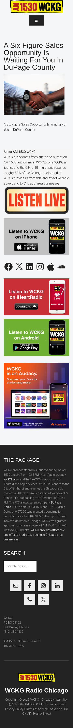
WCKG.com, (11, 479)
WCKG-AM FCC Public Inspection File (39, 704)
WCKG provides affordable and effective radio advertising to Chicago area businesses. (34, 534)
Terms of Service (37, 709)
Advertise (56, 709)
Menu (36, 20)
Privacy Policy (14, 709)
